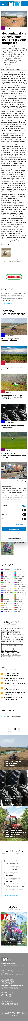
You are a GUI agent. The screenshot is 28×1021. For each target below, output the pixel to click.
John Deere (12, 636)
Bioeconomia (7, 582)
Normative (6, 588)
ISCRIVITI (4, 717)
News (4, 605)
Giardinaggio (7, 609)
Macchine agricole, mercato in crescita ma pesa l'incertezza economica (15, 833)
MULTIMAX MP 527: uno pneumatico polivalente (11, 674)
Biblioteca (6, 571)
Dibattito (19, 588)
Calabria (20, 628)
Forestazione (15, 634)
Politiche (6, 594)
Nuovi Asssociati (21, 584)
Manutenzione (7, 592)
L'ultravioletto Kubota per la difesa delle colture (15, 693)
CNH (7, 630)
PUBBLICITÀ (19, 1012)
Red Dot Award (17, 649)
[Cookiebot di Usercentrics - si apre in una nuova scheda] (17, 481)
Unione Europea (6, 654)
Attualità (19, 611)
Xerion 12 (14, 656)
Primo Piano (6, 611)
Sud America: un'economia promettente (11, 368)
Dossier (5, 579)
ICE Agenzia (5, 636)
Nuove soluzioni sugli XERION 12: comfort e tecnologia (14, 679)
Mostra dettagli (19, 524)
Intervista (19, 571)
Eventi (18, 605)
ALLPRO (9, 628)
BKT (16, 628)
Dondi (18, 632)
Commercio (6, 584)
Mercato (24, 260)
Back (20, 69)
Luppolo (4, 639)
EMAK (9, 634)
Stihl (3, 650)
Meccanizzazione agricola (13, 260)
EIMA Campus (20, 575)
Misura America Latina (7, 645)
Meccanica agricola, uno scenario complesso (10, 340)
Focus (18, 607)
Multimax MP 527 (18, 645)
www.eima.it (17, 1003)
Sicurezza (6, 590)
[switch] (24, 510)
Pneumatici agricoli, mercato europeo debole (12, 426)
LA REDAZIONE (9, 1012)
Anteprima (19, 579)
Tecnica (18, 598)
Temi (4, 586)
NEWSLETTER (5, 1014)
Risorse (18, 569)
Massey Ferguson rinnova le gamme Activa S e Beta (13, 698)
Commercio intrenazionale (9, 632)
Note (4, 607)
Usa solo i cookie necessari (14, 538)
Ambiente (6, 598)
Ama (13, 628)
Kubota (18, 636)
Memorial (6, 573)
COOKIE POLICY (15, 1014)
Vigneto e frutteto (6, 656)
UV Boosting (14, 654)
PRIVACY (24, 1014)
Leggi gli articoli (19, 542)
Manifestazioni (20, 596)
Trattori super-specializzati (8, 652)
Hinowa (22, 634)
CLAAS (3, 630)
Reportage (6, 603)
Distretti (6, 600)
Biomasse (19, 602)
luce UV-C (20, 638)
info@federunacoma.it (7, 970)
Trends (18, 582)
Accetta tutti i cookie (14, 529)
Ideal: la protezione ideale (12, 290)
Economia (4, 634)
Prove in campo (20, 647)
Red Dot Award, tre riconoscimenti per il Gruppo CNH (15, 684)
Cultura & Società (22, 590)
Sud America (8, 650)
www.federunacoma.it (7, 992)
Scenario (5, 261)
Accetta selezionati (14, 533)
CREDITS (14, 1016)
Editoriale (19, 573)
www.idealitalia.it (6, 303)
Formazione (6, 569)
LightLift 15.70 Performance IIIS (9, 638)
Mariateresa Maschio (15, 261)
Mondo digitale (8, 575)
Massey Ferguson (19, 639)
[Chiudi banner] (25, 481)
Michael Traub (17, 641)
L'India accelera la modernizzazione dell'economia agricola (13, 455)
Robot (24, 649)
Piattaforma (5, 647)
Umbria (18, 652)
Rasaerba (10, 649)
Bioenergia (6, 596)
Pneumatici (12, 647)
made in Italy (10, 639)
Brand (5, 577)
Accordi (4, 628)
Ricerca (18, 600)
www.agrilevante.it (15, 1005)
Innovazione (20, 577)
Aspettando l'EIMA (21, 592)
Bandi (4, 580)
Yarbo (19, 656)
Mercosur (9, 641)
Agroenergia (20, 594)
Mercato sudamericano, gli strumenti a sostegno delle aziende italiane (11, 397)
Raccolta (4, 649)
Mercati (5, 602)
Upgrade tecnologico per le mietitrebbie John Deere (13, 689)
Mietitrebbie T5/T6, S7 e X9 (8, 643)
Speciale (18, 603)
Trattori (14, 650)
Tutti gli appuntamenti (11, 895)
